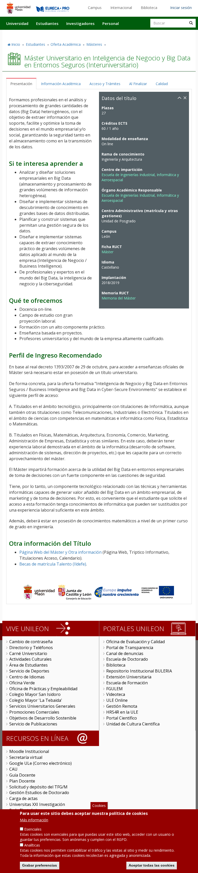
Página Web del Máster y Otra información (60, 552)
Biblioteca (149, 7)
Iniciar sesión (181, 7)
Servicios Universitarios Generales (42, 706)
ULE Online (117, 700)
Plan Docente (22, 781)
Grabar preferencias (39, 865)
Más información (34, 819)
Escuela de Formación (127, 683)
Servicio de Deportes (29, 671)
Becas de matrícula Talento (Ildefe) (52, 564)
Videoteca (115, 694)
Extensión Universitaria (128, 677)
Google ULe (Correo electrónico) (40, 763)
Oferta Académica (66, 44)
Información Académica (61, 83)
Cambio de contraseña (31, 641)
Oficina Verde (22, 683)
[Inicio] (18, 8)
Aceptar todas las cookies (152, 865)
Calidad (162, 83)
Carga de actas (23, 798)
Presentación (21, 83)
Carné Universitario (28, 653)
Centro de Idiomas (27, 677)
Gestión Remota (121, 706)
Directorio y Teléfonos (31, 647)
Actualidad (137, 34)
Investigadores (80, 23)
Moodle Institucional (29, 751)
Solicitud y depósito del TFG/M (38, 787)
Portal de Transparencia (129, 647)
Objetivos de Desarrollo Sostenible (42, 718)
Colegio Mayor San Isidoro (35, 694)
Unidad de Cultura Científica (133, 724)
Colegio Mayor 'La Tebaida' (35, 700)
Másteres (94, 44)
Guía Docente (22, 775)
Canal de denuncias (124, 653)
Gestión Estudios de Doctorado (39, 792)
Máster (107, 251)
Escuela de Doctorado (127, 659)
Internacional (121, 7)
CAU (13, 769)
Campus (95, 7)
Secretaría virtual (25, 757)
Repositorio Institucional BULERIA (139, 671)
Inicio (15, 44)
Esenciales (33, 829)
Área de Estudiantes (28, 665)
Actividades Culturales (30, 659)
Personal (110, 23)
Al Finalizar (138, 83)
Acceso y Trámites (104, 83)
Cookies (99, 805)
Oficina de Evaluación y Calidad (135, 641)
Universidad (17, 23)
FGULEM (114, 689)
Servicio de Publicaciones (33, 724)
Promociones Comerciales (34, 712)
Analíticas (32, 845)
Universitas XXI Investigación (37, 804)
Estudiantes (47, 23)
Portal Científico (121, 718)
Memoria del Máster (119, 298)
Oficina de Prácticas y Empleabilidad (43, 689)
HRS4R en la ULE (122, 712)
